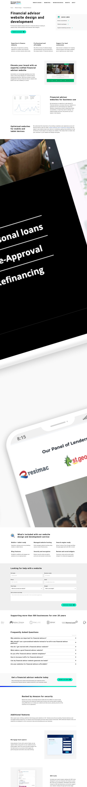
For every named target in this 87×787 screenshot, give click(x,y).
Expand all (74, 635)
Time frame (13, 586)
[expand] (43, 638)
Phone (12, 579)
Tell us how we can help (16, 592)
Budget (46, 586)
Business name (48, 573)
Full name (13, 573)
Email (45, 579)
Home (12, 7)
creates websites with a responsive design (59, 127)
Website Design (18, 7)
